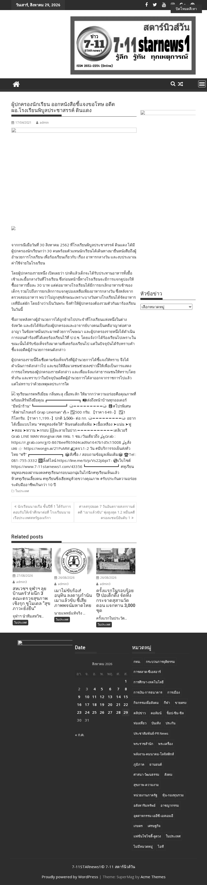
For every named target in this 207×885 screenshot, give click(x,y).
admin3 (21, 582)
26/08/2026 (66, 577)
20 (110, 704)
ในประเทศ (22, 491)
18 (94, 704)
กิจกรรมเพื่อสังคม (146, 702)
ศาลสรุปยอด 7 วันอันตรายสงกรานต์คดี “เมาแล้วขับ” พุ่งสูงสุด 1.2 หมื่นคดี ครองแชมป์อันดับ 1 (106, 512)
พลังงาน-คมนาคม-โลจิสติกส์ (154, 754)
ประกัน (170, 723)
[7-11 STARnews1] (16, 83)
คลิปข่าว (140, 713)
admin (44, 122)
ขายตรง (180, 702)
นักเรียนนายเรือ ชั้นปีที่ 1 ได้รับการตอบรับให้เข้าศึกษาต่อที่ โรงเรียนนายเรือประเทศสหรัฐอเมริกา (42, 512)
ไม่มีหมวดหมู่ (143, 846)
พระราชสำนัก (143, 743)
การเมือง (173, 692)
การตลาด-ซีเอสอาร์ (147, 671)
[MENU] (202, 83)
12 (102, 696)
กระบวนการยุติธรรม (160, 661)
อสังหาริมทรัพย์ (145, 805)
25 (94, 712)
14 (118, 696)
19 (102, 704)
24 (87, 712)
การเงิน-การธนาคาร (148, 692)
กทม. (137, 661)
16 (79, 704)
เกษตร (138, 826)
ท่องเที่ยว (140, 723)
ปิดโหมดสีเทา (186, 8)
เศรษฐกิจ (154, 826)
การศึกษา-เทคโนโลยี (149, 682)
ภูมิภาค (139, 764)
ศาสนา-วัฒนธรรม (146, 774)
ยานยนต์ (155, 764)
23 (79, 712)
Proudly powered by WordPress (70, 876)
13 (110, 696)
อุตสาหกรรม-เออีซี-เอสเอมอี (153, 815)
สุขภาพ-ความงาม (146, 784)
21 (118, 704)
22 (125, 704)
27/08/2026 (24, 575)
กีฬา (167, 702)
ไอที (161, 846)
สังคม (168, 774)
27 (110, 712)
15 (125, 696)
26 (102, 712)
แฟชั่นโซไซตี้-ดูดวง (147, 836)
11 (94, 696)
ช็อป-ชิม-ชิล (175, 713)
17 (87, 704)
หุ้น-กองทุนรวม (173, 795)
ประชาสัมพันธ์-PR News (151, 733)
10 (87, 696)
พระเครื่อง (165, 743)
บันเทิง (156, 723)
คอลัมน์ (156, 713)
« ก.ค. (79, 734)
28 (118, 712)
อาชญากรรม (170, 805)
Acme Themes (153, 876)
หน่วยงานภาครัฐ (145, 795)
